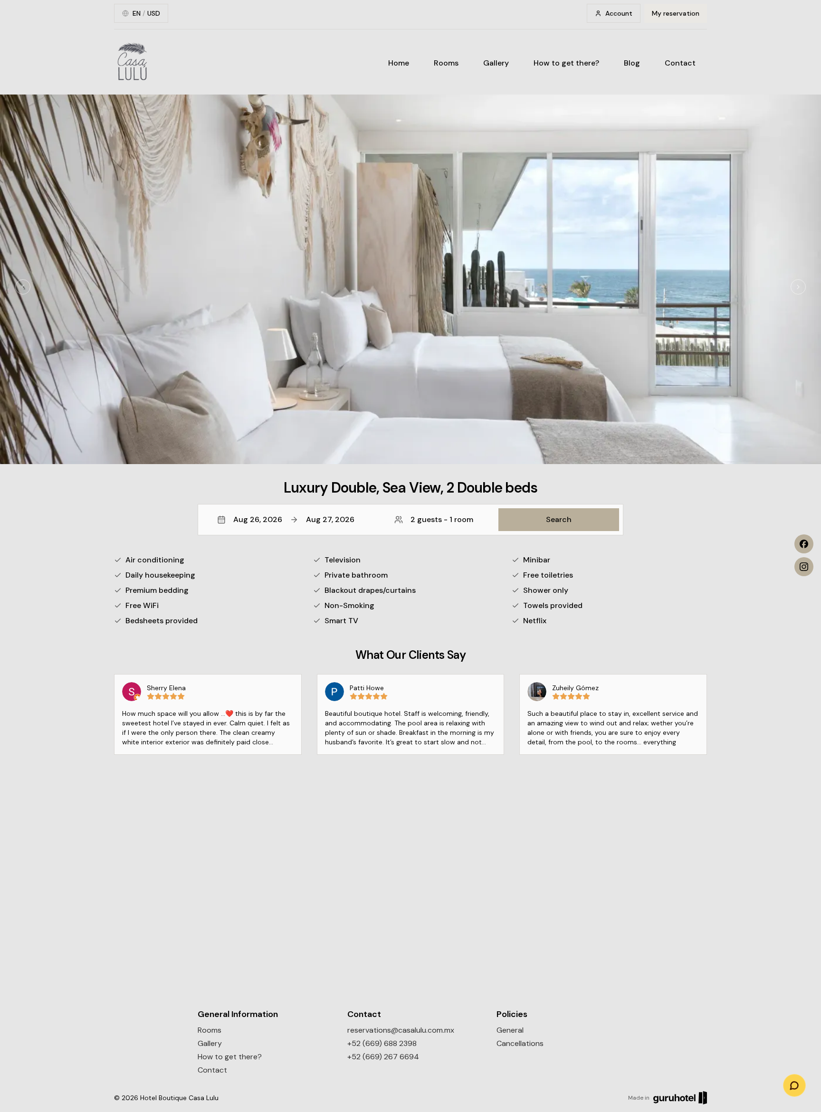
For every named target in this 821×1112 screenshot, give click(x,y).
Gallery (496, 63)
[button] (410, 519)
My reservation (675, 13)
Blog (632, 63)
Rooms (446, 63)
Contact (680, 63)
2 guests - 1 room (441, 519)
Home (398, 63)
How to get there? (566, 63)
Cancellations (520, 1043)
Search (559, 519)
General (510, 1030)
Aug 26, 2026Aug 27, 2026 (293, 519)
